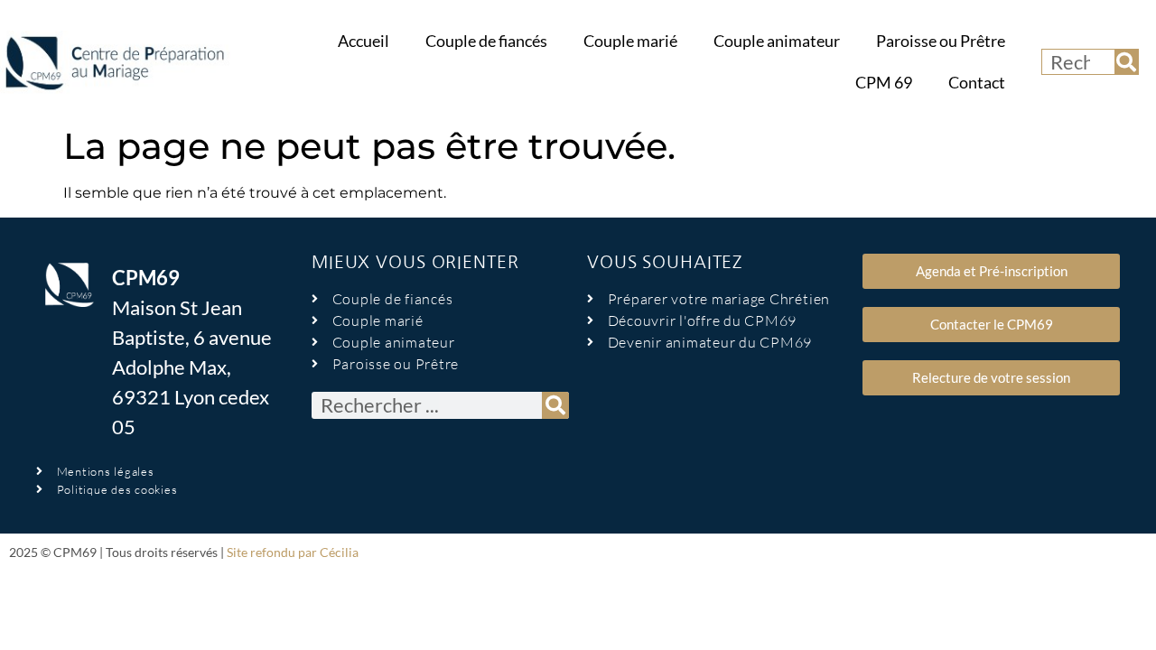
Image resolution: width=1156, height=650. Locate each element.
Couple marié (630, 41)
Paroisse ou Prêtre (940, 41)
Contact (976, 82)
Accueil (363, 41)
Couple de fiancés (486, 41)
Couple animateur (776, 41)
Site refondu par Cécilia (293, 552)
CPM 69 (883, 82)
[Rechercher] (1126, 62)
